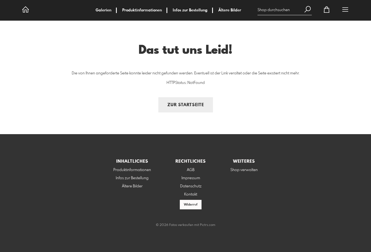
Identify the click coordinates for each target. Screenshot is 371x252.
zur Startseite (185, 105)
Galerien (103, 10)
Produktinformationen (142, 10)
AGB (190, 170)
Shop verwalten (244, 170)
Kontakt (190, 194)
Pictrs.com (207, 225)
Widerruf (190, 204)
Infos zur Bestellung (190, 10)
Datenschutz (191, 186)
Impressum (190, 178)
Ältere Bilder (229, 10)
